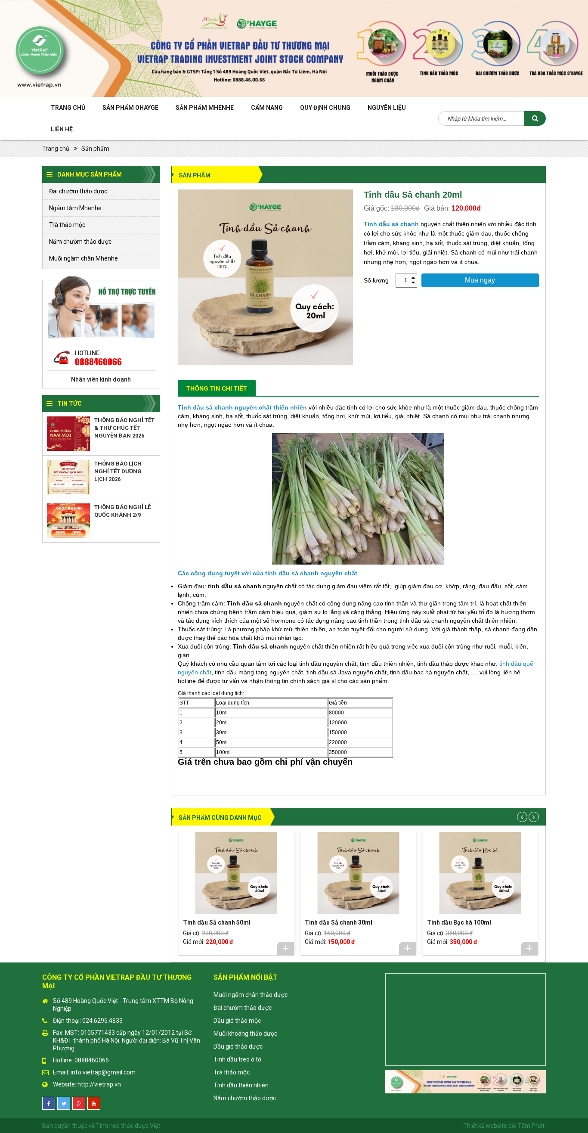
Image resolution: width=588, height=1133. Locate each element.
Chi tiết (285, 948)
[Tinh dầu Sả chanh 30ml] (358, 873)
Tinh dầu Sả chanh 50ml (217, 922)
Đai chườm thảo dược (78, 191)
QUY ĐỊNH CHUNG (325, 107)
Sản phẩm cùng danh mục (220, 817)
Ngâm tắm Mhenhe (75, 208)
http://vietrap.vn (99, 1084)
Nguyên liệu (387, 107)
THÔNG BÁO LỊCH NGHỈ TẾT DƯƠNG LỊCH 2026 (118, 471)
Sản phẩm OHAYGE (130, 107)
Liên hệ (62, 129)
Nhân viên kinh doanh (101, 379)
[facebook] (48, 1103)
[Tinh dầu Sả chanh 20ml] (265, 276)
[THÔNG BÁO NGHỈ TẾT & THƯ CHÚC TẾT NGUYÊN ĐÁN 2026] (68, 433)
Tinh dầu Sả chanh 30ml (338, 922)
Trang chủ (68, 107)
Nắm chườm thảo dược (80, 241)
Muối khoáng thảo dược (245, 1033)
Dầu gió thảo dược (238, 1046)
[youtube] (93, 1103)
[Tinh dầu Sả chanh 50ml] (236, 873)
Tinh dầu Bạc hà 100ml (459, 922)
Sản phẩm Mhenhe (205, 107)
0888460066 (98, 361)
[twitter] (63, 1103)
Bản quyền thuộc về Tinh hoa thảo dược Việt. (101, 1125)
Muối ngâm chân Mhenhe (83, 258)
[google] (78, 1103)
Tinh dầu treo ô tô (237, 1059)
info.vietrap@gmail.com (103, 1072)
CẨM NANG (267, 107)
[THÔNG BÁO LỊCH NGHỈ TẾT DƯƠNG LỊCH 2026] (68, 477)
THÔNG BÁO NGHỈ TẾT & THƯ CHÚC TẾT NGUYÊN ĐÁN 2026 (124, 428)
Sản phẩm (95, 148)
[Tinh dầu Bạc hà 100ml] (480, 873)
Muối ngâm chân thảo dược (251, 994)
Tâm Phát (531, 1125)
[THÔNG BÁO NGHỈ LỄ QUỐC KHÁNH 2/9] (68, 520)
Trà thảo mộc (67, 224)
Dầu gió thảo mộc (237, 1020)
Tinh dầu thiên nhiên (241, 1085)
